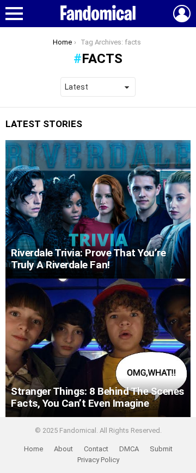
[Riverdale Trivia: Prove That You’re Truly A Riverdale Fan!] (98, 209)
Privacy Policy (98, 460)
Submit (161, 449)
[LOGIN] (182, 13)
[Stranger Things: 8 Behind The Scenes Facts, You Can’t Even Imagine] (98, 348)
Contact (96, 449)
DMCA (129, 449)
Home (33, 449)
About (63, 449)
